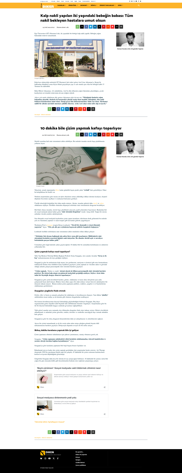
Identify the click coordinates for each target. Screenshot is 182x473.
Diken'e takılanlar (46, 114)
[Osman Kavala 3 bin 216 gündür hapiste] (130, 39)
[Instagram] (130, 1)
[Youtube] (136, 1)
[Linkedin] (95, 27)
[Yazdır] (121, 27)
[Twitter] (134, 1)
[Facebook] (138, 1)
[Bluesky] (132, 1)
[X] (82, 27)
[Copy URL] (99, 27)
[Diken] (47, 5)
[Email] (117, 27)
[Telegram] (91, 27)
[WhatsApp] (77, 27)
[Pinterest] (104, 27)
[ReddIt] (108, 27)
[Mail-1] (140, 1)
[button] (139, 5)
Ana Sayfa (37, 114)
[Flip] (112, 27)
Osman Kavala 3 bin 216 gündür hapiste (130, 49)
